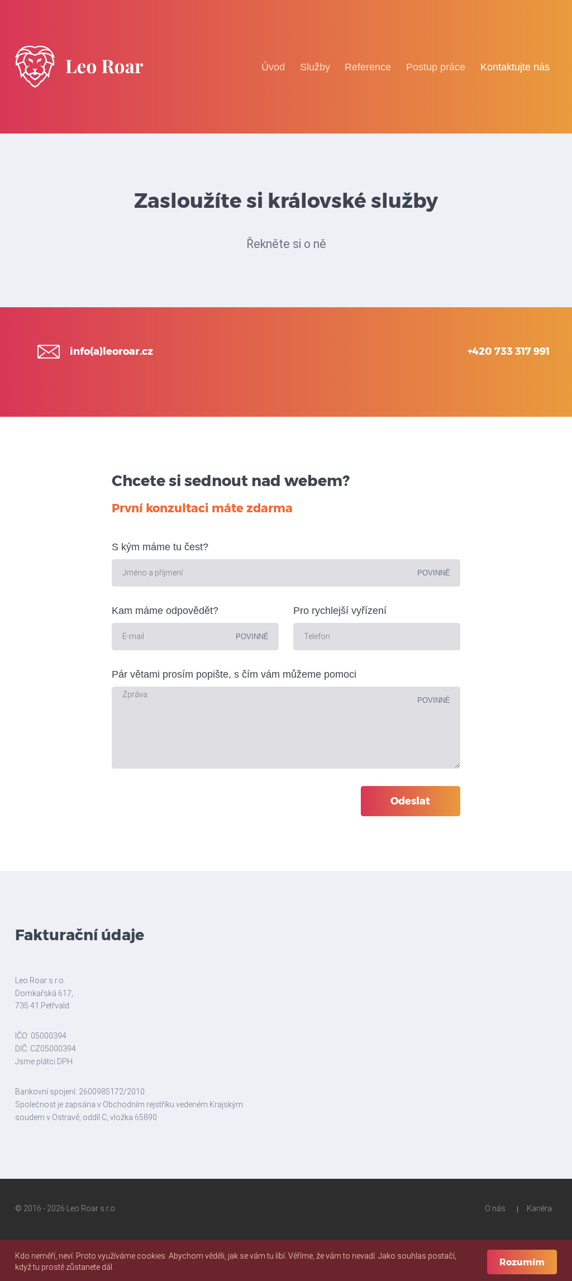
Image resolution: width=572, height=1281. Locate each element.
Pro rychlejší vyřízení (340, 610)
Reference (368, 67)
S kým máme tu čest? (160, 547)
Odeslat (410, 801)
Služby (315, 67)
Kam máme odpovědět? (165, 610)
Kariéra (539, 1208)
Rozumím (522, 1262)
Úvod (273, 67)
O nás (495, 1208)
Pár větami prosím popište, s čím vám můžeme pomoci (234, 674)
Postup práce (435, 67)
